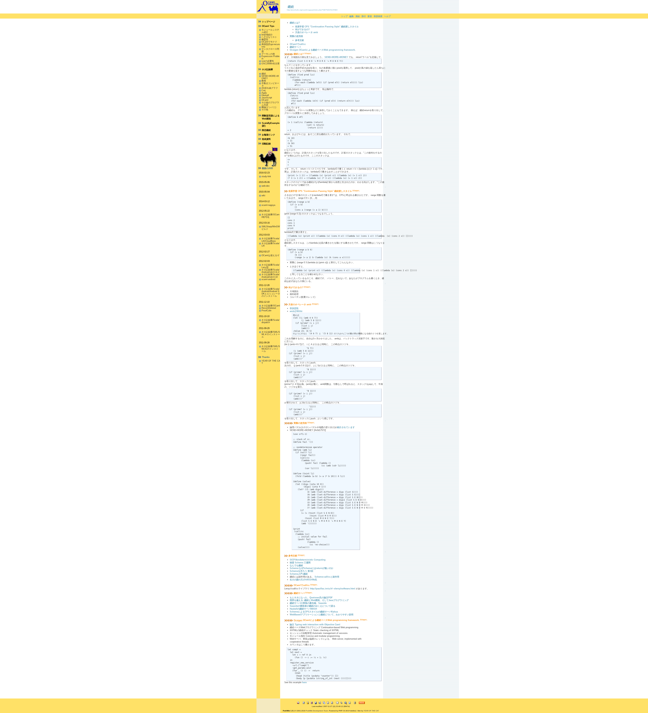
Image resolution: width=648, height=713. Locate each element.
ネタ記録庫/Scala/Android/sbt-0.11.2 (270, 270)
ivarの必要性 (268, 61)
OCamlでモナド (269, 41)
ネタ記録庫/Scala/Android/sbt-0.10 (270, 275)
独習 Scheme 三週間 (300, 562)
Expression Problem (270, 57)
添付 (363, 16)
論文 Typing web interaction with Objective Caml (315, 624)
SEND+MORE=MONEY (270, 77)
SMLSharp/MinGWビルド (271, 227)
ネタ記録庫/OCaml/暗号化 (270, 215)
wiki (263, 195)
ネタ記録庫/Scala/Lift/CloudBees (270, 239)
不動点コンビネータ (270, 84)
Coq (263, 90)
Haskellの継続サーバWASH (303, 609)
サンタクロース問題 (270, 50)
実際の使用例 (296, 36)
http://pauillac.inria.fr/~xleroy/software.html (332, 588)
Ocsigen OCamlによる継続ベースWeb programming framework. (323, 50)
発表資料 (266, 139)
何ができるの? (302, 29)
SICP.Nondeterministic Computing (308, 559)
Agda (264, 93)
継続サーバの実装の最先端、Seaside (308, 603)
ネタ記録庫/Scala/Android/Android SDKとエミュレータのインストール (271, 292)
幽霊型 (265, 39)
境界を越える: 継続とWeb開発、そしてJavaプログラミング (319, 600)
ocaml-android (268, 279)
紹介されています (346, 427)
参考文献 (299, 40)
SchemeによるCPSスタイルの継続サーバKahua (314, 611)
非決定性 (294, 308)
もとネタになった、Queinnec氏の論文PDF (311, 597)
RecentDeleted (269, 308)
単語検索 (378, 16)
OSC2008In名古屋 (270, 63)
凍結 (357, 16)
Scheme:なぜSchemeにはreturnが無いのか (311, 568)
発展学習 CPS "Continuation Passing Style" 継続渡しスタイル (327, 26)
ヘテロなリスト (269, 37)
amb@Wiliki (296, 311)
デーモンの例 (268, 54)
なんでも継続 (296, 565)
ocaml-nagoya (268, 205)
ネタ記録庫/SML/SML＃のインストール (271, 334)
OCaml (265, 100)
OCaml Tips (268, 26)
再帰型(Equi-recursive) (271, 45)
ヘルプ (387, 16)
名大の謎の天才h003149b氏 (303, 579)
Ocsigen (298, 620)
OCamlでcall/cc (298, 44)
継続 (291, 6)
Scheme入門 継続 (299, 574)
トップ (344, 16)
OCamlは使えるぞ (270, 255)
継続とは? (295, 22)
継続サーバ (295, 47)
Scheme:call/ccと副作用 (327, 576)
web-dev (266, 186)
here (304, 682)
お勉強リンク (268, 134)
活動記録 (266, 143)
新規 (370, 16)
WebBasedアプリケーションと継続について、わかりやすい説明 (321, 614)
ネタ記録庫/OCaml (271, 305)
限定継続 (266, 130)
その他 (265, 109)
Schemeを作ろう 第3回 (301, 571)
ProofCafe (266, 310)
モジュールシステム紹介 (270, 31)
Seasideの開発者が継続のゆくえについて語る (312, 606)
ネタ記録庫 (267, 69)
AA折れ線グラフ (270, 88)
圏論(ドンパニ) (269, 107)
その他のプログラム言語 (270, 103)
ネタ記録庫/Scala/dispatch (270, 321)
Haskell (265, 95)
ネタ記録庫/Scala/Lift (270, 244)
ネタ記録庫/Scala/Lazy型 (270, 266)
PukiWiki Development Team (317, 711)
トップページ (268, 21)
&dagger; (308, 53)
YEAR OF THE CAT (271, 362)
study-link (266, 176)
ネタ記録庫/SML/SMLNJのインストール (271, 348)
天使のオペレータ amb (306, 32)
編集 (351, 16)
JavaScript (267, 97)
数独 (264, 80)
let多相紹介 (267, 34)
